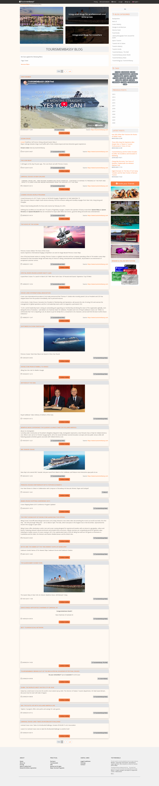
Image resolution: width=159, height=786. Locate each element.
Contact (83, 764)
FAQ (51, 764)
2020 (113, 114)
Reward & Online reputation (123, 261)
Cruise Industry (60, 130)
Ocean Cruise (26, 138)
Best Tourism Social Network (32, 627)
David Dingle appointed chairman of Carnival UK (39, 607)
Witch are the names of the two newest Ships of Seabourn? (44, 547)
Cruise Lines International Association (36, 293)
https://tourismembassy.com (99, 130)
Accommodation (133, 82)
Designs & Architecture (119, 27)
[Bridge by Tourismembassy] (125, 208)
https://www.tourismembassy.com (98, 151)
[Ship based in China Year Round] (64, 340)
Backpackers (116, 18)
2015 (113, 100)
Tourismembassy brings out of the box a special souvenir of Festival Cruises (50, 671)
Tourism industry (117, 46)
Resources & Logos (55, 766)
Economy (123, 78)
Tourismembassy (24, 4)
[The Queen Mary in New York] (64, 579)
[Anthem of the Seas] (64, 399)
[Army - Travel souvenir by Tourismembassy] (125, 237)
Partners (52, 761)
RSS (125, 9)
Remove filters (25, 64)
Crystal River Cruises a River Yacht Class (36, 273)
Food (135, 78)
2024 (113, 117)
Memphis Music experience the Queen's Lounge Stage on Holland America (48, 427)
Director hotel (116, 30)
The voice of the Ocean (29, 224)
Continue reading (64, 133)
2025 (113, 120)
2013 (113, 94)
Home (21, 761)
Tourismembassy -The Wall (100, 662)
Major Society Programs (57, 768)
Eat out (132, 80)
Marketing (116, 82)
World (133, 72)
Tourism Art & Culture (118, 43)
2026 (113, 123)
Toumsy (124, 82)
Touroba (133, 76)
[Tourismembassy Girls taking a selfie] (125, 193)
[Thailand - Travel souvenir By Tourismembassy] (125, 222)
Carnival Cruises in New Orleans (33, 176)
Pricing (96, 2)
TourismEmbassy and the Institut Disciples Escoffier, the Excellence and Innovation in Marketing (124, 153)
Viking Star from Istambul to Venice (34, 367)
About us (22, 763)
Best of (105, 492)
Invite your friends (126, 183)
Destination (126, 72)
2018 (113, 108)
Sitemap (83, 763)
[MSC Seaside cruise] (64, 461)
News (114, 2)
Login (121, 2)
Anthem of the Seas (28, 383)
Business (135, 74)
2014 (113, 97)
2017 (113, 106)
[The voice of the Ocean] (64, 237)
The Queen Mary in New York (31, 563)
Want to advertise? (25, 766)
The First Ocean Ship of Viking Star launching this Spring (43, 517)
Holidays (119, 80)
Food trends (116, 33)
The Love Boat (26, 160)
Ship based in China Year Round (32, 326)
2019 (113, 111)
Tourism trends (116, 49)
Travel (118, 72)
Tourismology (119, 76)
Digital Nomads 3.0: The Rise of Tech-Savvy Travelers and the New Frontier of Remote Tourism (125, 173)
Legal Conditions (85, 761)
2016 (113, 103)
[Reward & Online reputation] (125, 275)
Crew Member (26, 77)
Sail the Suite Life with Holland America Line (38, 705)
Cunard (23, 142)
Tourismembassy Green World (121, 55)
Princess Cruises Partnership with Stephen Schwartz (41, 485)
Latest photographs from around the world (123, 37)
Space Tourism (116, 40)
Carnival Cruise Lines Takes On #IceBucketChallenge (40, 722)
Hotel (126, 76)
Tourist (116, 78)
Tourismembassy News (58, 151)
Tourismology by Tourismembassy (122, 60)
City (125, 84)
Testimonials (54, 763)
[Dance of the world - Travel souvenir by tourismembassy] (125, 251)
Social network (105, 2)
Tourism (116, 74)
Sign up (128, 2)
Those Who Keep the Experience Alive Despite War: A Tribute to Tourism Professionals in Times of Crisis (123, 144)
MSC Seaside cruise (28, 449)
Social (130, 78)
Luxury (126, 80)
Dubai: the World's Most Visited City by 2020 (37, 687)
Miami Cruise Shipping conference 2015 (35, 501)
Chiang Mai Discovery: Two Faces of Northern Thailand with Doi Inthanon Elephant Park (123, 163)
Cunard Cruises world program (33, 195)
